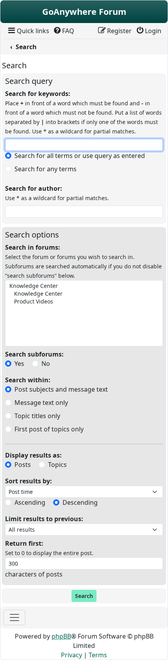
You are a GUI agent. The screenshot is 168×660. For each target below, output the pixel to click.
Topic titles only (37, 416)
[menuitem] (28, 30)
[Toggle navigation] (14, 617)
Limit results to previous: (44, 519)
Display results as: (33, 455)
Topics (57, 464)
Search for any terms (45, 169)
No (45, 363)
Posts (22, 464)
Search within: (27, 380)
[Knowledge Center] (83, 286)
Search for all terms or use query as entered (79, 155)
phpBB (61, 636)
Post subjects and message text (61, 389)
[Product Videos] (83, 301)
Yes (19, 363)
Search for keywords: (37, 93)
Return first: (24, 543)
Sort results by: (28, 481)
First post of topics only (49, 429)
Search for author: (33, 188)
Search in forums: (32, 247)
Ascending (29, 502)
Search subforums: (34, 354)
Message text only (41, 402)
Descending (80, 502)
